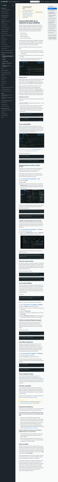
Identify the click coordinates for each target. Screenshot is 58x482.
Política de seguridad (33, 397)
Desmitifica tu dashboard (52, 24)
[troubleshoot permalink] (33, 406)
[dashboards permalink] (33, 342)
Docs (10, 1)
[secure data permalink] (31, 385)
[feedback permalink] (29, 444)
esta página (26, 15)
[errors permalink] (23, 166)
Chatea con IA (50, 8)
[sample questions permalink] (29, 96)
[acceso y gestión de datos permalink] (33, 374)
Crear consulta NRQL (51, 10)
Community (14, 1)
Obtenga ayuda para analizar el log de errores (52, 13)
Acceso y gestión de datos (52, 26)
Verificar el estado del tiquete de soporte (52, 22)
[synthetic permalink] (32, 283)
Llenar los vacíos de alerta (52, 18)
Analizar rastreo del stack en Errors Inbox (52, 16)
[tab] (24, 103)
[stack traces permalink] (42, 221)
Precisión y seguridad (52, 28)
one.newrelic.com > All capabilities (36, 149)
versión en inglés (29, 14)
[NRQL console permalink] (31, 124)
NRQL (20, 126)
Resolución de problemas (52, 30)
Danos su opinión (51, 32)
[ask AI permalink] (27, 77)
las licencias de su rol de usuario (31, 427)
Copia (41, 120)
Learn (18, 1)
